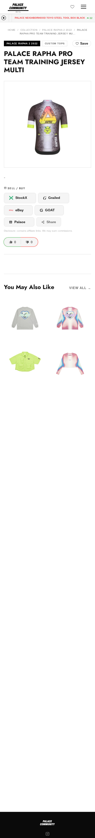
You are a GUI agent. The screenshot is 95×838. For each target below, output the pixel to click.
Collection (29, 30)
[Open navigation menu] (83, 7)
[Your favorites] (72, 7)
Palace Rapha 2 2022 (57, 30)
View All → (80, 288)
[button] (47, 124)
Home (12, 30)
